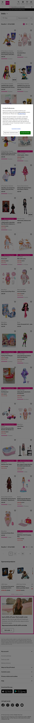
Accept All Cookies (25, 132)
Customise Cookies (16, 128)
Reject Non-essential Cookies (11, 132)
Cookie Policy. (21, 114)
